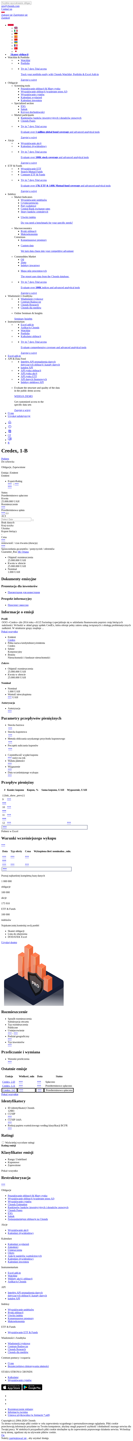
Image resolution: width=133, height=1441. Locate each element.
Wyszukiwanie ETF (31, 168)
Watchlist (25, 60)
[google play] (32, 1389)
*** (10, 484)
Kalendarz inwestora (31, 100)
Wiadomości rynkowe (32, 299)
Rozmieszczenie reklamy (20, 1409)
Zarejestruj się (20, 15)
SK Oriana (23, 551)
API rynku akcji (29, 373)
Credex (11, 640)
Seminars (19, 318)
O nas (11, 413)
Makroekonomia (29, 234)
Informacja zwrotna (18, 1412)
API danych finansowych (34, 379)
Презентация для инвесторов (24, 592)
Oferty (11, 1253)
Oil (22, 259)
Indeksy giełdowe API (32, 382)
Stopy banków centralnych (34, 211)
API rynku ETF (29, 376)
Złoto (23, 262)
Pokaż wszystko (9, 631)
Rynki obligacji (28, 231)
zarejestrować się (18, 1438)
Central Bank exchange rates (35, 208)
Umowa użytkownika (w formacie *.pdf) (29, 1415)
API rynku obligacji (31, 370)
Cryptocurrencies (29, 202)
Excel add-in (27, 324)
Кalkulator (13, 1377)
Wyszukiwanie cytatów (33, 94)
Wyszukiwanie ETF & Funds (23, 1332)
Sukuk (24, 109)
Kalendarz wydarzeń (31, 97)
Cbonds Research (30, 304)
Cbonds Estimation (17, 1204)
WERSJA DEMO (23, 396)
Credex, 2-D (8, 1082)
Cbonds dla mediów (31, 307)
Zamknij (5, 17)
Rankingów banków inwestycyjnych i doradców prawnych (51, 118)
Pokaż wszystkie (9, 1094)
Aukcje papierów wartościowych (25, 1255)
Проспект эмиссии (18, 605)
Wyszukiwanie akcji (31, 143)
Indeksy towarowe (30, 265)
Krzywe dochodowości (33, 112)
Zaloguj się (7, 15)
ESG (23, 106)
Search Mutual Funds (32, 171)
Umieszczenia (15, 1250)
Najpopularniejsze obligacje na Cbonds (28, 1219)
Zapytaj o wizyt (22, 410)
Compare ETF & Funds (33, 174)
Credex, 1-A (8, 1085)
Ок (3, 1435)
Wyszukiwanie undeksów (34, 200)
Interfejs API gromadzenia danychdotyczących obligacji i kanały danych (40, 363)
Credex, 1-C (9, 1090)
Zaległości (13, 1247)
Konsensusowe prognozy (34, 240)
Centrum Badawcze (31, 301)
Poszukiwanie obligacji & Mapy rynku (40, 88)
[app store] (11, 1389)
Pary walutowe (28, 205)
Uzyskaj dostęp (9, 942)
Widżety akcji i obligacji (20, 1278)
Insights (28, 318)
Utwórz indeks (15, 1315)
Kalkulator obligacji (31, 336)
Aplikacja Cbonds (30, 327)
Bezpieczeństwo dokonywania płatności (28, 1366)
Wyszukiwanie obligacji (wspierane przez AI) (44, 91)
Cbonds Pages (28, 120)
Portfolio (25, 63)
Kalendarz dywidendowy (34, 146)
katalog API (27, 367)
